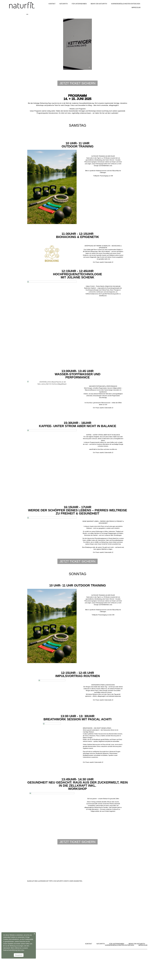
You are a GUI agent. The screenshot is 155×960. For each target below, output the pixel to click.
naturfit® (63, 4)
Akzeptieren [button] (18, 955)
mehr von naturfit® (99, 4)
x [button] (34, 933)
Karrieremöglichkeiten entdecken (125, 4)
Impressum (136, 7)
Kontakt (52, 4)
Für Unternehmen (79, 4)
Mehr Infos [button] (20, 950)
